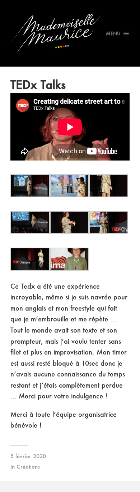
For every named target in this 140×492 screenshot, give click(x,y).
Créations (28, 466)
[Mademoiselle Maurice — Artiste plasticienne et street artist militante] (70, 33)
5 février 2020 (28, 456)
